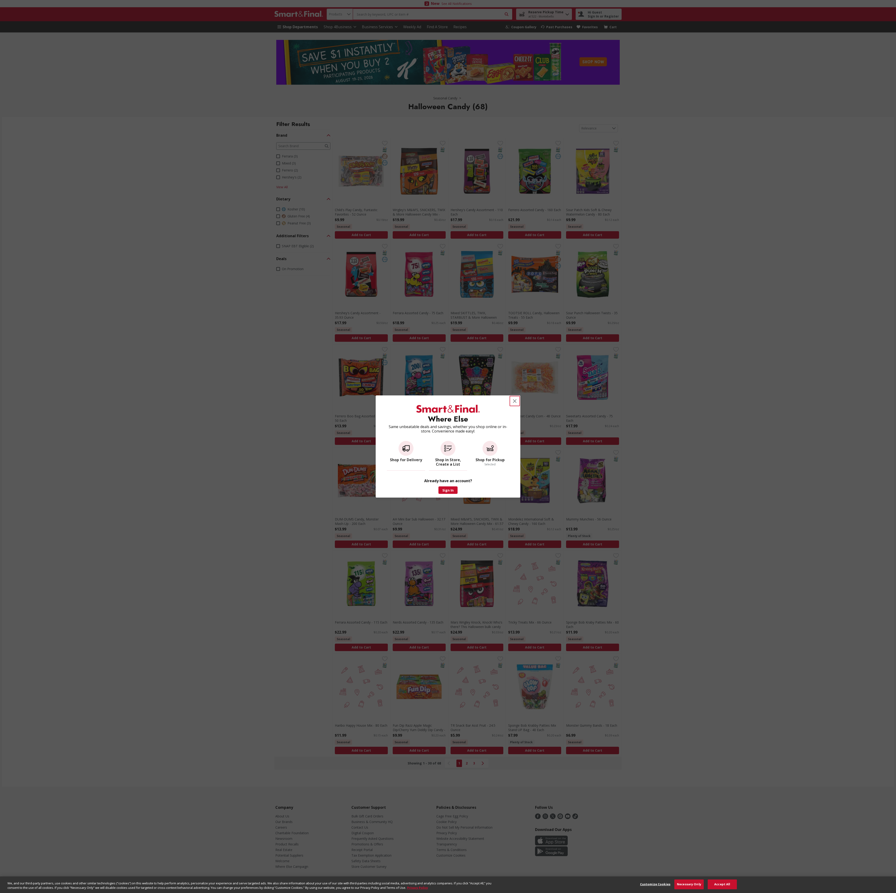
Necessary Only (689, 884)
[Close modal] (514, 401)
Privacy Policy (417, 888)
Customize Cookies (655, 884)
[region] (448, 884)
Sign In (448, 490)
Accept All (722, 884)
